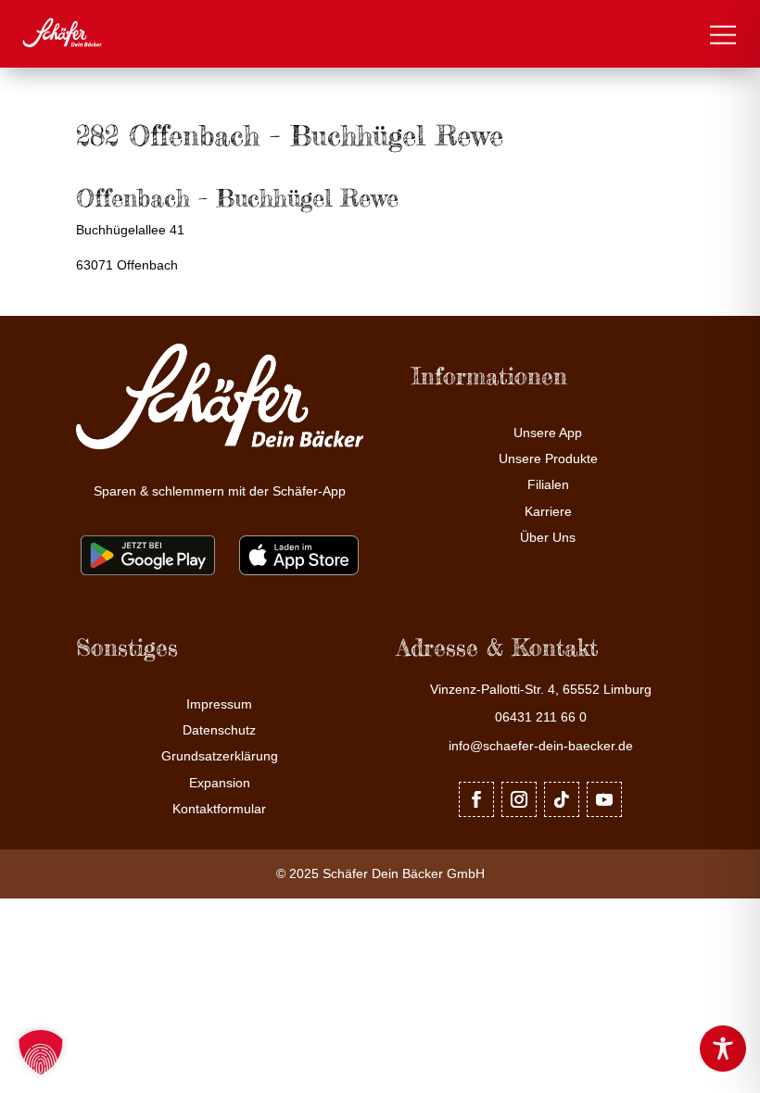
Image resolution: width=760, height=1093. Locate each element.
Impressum (219, 704)
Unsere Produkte (548, 459)
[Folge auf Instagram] (519, 799)
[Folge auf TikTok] (561, 799)
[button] (41, 1052)
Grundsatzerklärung (219, 756)
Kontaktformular (219, 809)
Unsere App (547, 433)
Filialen (548, 485)
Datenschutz (219, 730)
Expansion (219, 783)
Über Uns (548, 538)
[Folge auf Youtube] (604, 799)
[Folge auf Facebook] (476, 799)
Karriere (548, 512)
